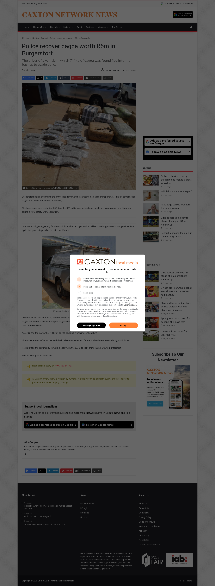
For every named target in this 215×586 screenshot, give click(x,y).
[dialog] (107, 293)
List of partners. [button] (130, 305)
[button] (107, 293)
